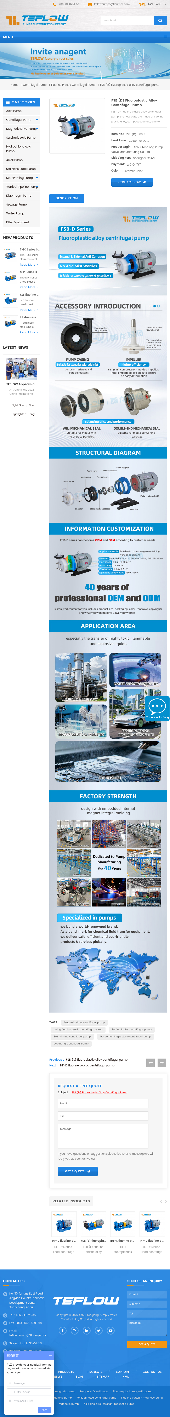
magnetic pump (69, 1404)
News (58, 1377)
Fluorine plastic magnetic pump (132, 1392)
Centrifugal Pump (35, 85)
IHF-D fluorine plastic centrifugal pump (87, 1065)
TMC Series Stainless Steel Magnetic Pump (30, 250)
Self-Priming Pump (19, 177)
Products (66, 1372)
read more (27, 265)
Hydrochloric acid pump (18, 149)
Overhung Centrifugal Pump (71, 1044)
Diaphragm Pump (18, 195)
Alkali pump (14, 160)
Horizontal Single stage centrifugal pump (125, 1037)
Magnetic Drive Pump (21, 128)
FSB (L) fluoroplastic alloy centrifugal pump (97, 1060)
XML (126, 1377)
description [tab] (67, 198)
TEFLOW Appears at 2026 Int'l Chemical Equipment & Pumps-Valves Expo (21, 384)
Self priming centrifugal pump (72, 1037)
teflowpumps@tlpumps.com (112, 4)
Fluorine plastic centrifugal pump (73, 85)
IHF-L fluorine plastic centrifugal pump (123, 1241)
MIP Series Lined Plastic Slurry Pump (30, 272)
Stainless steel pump (21, 169)
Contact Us (152, 1372)
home (14, 85)
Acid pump (14, 111)
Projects (95, 1372)
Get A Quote (74, 1171)
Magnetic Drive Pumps (94, 1392)
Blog (79, 1377)
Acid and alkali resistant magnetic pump (109, 1404)
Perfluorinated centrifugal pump (132, 1030)
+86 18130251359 (26, 1315)
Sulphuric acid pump (20, 137)
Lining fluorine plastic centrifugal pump (78, 1030)
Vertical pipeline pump (22, 186)
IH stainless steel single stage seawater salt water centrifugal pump (30, 317)
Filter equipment (17, 222)
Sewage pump (16, 204)
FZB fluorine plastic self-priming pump (30, 295)
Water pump (15, 213)
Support (122, 1372)
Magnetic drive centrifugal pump (84, 1023)
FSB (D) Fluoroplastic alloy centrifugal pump (99, 1093)
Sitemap (103, 1377)
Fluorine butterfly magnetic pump (142, 1398)
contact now (129, 182)
